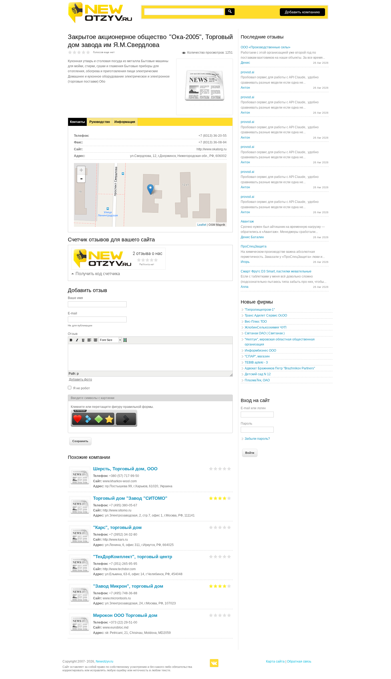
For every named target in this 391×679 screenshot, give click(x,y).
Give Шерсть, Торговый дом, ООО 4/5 (224, 469)
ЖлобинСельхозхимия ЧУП (265, 327)
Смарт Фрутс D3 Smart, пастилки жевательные (276, 271)
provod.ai (247, 72)
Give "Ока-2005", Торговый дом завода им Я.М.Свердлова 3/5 (79, 52)
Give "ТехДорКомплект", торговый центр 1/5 (211, 556)
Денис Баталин (252, 237)
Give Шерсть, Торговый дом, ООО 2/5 (215, 469)
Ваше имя (75, 298)
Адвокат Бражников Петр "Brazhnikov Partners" (280, 368)
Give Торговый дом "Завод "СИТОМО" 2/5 (215, 498)
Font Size (106, 339)
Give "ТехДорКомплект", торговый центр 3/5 (220, 556)
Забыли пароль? (257, 439)
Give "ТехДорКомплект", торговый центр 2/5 (215, 556)
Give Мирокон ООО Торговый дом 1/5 (211, 615)
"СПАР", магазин (257, 356)
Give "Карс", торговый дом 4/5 (224, 527)
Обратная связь (299, 661)
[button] (71, 340)
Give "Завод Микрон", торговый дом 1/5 (211, 586)
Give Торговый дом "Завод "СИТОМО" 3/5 (220, 498)
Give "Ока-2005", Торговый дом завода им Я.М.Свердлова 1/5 (70, 52)
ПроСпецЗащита (254, 246)
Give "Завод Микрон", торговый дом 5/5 (229, 586)
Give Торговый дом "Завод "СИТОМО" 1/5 (211, 498)
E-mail (72, 313)
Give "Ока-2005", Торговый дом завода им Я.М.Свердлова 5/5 (88, 52)
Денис (245, 63)
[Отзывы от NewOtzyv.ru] (100, 22)
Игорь (245, 262)
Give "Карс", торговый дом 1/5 (211, 527)
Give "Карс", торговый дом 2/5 (215, 527)
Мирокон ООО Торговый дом (125, 615)
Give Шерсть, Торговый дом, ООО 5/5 (229, 469)
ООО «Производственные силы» (265, 47)
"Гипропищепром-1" (260, 309)
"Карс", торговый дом (117, 527)
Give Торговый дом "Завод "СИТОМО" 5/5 (229, 498)
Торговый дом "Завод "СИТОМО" (130, 498)
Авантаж (247, 221)
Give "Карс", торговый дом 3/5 (220, 527)
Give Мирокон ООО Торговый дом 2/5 (215, 615)
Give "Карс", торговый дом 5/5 (229, 527)
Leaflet (201, 224)
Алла (244, 287)
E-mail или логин (253, 408)
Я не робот (81, 388)
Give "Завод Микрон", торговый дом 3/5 (220, 586)
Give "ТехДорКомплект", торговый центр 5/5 (229, 556)
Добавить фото (80, 379)
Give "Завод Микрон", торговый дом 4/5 (224, 586)
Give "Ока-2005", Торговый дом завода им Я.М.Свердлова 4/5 (83, 52)
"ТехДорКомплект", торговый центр (132, 556)
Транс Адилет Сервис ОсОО (266, 315)
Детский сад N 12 (258, 374)
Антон (245, 87)
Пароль (246, 423)
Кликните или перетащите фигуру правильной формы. (112, 407)
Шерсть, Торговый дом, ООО (125, 468)
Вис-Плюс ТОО (256, 321)
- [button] (81, 178)
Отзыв (72, 334)
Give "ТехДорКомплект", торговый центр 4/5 (224, 556)
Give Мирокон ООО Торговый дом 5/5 (229, 615)
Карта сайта (275, 661)
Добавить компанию (302, 12)
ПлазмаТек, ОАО (257, 380)
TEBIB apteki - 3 (256, 362)
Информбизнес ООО (260, 350)
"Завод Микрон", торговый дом (128, 586)
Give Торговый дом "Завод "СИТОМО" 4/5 (224, 498)
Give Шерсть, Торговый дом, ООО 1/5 (211, 469)
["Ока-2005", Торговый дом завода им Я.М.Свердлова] (204, 104)
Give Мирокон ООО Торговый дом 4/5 (224, 615)
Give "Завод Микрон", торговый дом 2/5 (215, 586)
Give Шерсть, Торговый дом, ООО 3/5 (220, 469)
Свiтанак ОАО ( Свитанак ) (265, 333)
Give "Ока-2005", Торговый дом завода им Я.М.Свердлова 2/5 (74, 52)
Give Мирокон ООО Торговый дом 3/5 (220, 615)
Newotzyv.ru (104, 661)
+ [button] (81, 170)
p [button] (78, 373)
